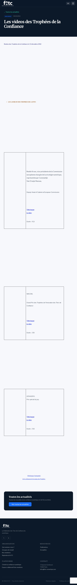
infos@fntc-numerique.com (48, 569)
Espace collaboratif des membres (12, 567)
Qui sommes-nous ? (8, 547)
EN (68, 3)
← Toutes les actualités (11, 12)
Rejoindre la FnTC (7, 555)
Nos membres (6, 552)
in (8, 538)
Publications (44, 547)
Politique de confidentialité (67, 581)
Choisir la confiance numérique (11, 564)
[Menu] (73, 3)
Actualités (43, 550)
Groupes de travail (8, 550)
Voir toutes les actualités (20, 504)
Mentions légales (51, 581)
